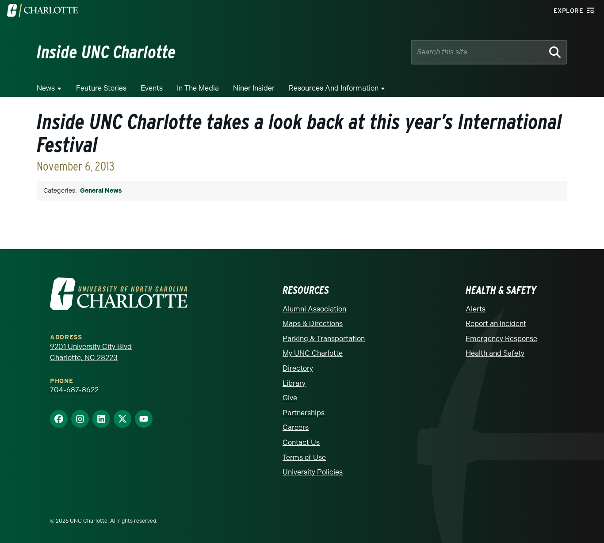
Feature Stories (101, 88)
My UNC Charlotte (313, 353)
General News (101, 190)
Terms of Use (304, 457)
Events (152, 88)
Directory (298, 368)
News (46, 88)
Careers (296, 427)
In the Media (198, 88)
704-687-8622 (74, 390)
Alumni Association (314, 309)
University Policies (313, 472)
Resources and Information (333, 88)
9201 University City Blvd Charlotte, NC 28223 (91, 352)
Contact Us (301, 442)
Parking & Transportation (324, 338)
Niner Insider (254, 88)
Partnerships (304, 413)
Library (294, 383)
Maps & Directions (313, 323)
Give (290, 398)
